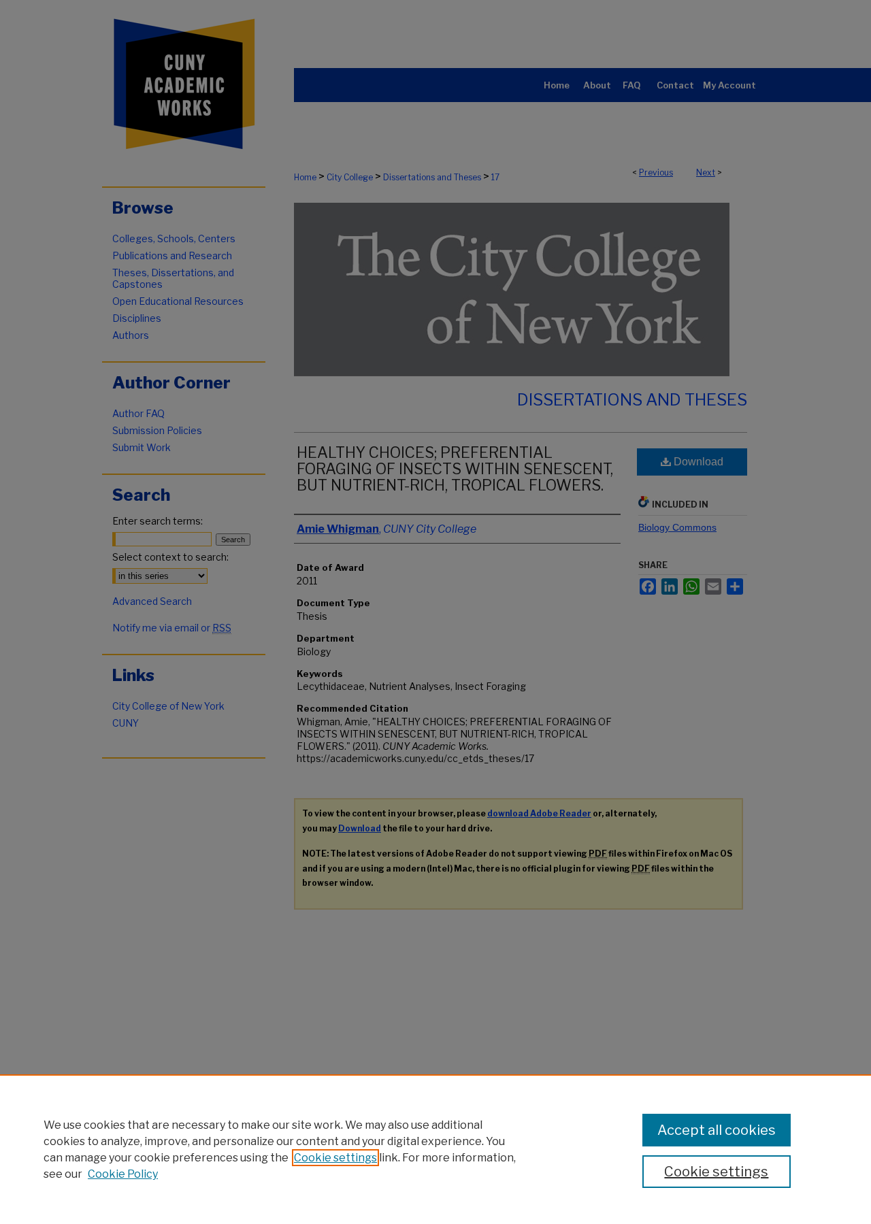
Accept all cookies (716, 1130)
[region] (435, 1149)
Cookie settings (335, 1157)
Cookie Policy (123, 1174)
